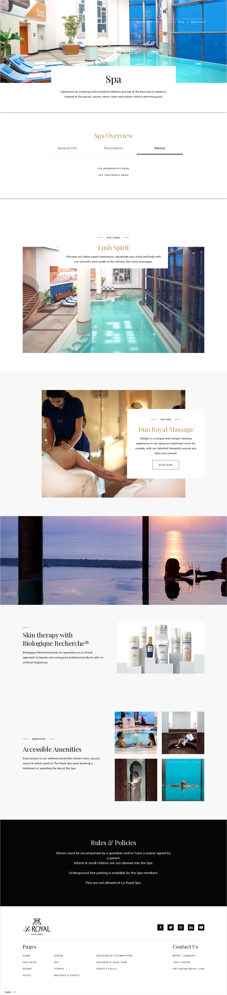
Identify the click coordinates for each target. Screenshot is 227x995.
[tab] (67, 148)
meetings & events (117, 22)
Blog (181, 22)
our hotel (27, 22)
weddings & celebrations (154, 22)
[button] (52, 22)
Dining (74, 22)
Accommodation (52, 22)
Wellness (91, 22)
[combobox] (10, 992)
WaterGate (198, 22)
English (8, 992)
